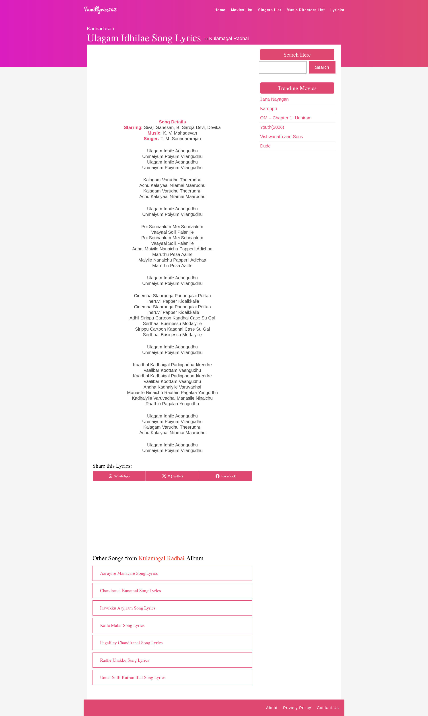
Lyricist (337, 10)
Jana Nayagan (274, 99)
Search (322, 67)
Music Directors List (306, 10)
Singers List (269, 10)
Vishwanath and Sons (281, 136)
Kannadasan (100, 28)
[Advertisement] (172, 81)
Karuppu (268, 108)
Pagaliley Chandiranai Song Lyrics (131, 643)
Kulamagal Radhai (229, 38)
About (272, 708)
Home (219, 10)
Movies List (242, 10)
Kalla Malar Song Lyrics (122, 625)
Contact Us (328, 708)
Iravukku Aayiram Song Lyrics (128, 608)
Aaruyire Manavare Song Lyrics (129, 573)
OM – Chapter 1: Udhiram (286, 117)
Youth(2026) (272, 127)
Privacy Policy (297, 708)
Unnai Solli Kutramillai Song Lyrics (133, 677)
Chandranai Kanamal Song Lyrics (130, 590)
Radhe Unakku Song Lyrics (124, 660)
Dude (265, 145)
